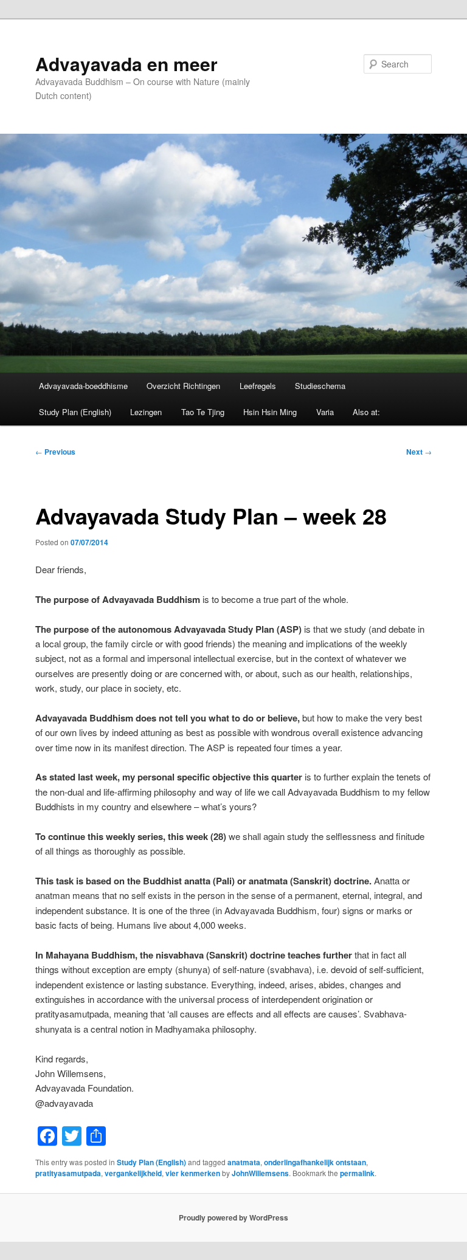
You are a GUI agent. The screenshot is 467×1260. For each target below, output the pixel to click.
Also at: (366, 412)
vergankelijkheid (133, 1173)
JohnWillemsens (260, 1173)
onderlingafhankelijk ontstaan (315, 1162)
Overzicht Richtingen (183, 385)
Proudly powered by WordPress (233, 1217)
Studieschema (320, 385)
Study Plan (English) (75, 412)
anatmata (243, 1162)
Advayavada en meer (126, 63)
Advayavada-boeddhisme (83, 385)
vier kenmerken (192, 1173)
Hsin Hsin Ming (270, 412)
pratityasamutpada (68, 1173)
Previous (55, 451)
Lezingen (146, 412)
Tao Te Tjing (202, 412)
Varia (325, 412)
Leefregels (258, 385)
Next (419, 451)
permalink (357, 1173)
